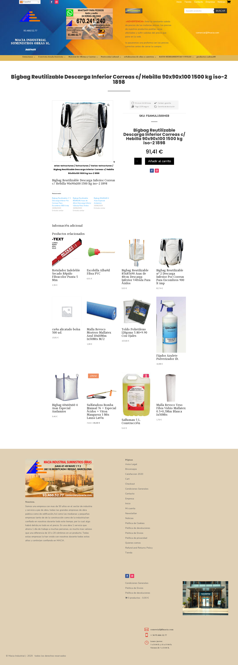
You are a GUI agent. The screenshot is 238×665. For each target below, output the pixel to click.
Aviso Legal (131, 464)
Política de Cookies (135, 523)
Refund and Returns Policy (139, 547)
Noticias (221, 2)
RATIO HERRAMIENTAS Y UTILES (175, 57)
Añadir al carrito (159, 161)
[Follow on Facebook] (52, 2)
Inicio (179, 2)
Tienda (187, 2)
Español (27, 2)
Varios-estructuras (101, 165)
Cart (127, 478)
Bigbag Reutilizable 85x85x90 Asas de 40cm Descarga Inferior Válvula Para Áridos (82, 202)
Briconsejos (131, 469)
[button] (108, 105)
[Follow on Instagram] (57, 2)
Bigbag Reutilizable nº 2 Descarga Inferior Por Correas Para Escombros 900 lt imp (61, 202)
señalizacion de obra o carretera (139, 57)
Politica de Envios (134, 533)
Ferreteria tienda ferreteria (50, 57)
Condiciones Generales (136, 488)
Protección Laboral (110, 57)
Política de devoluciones (137, 528)
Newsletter (131, 513)
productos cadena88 (206, 57)
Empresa (210, 2)
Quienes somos (133, 542)
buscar (220, 10)
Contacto (198, 2)
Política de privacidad (136, 537)
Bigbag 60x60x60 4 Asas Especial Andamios (101, 200)
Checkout (130, 483)
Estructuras (27, 57)
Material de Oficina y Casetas (82, 57)
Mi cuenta (130, 508)
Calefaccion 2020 (134, 474)
